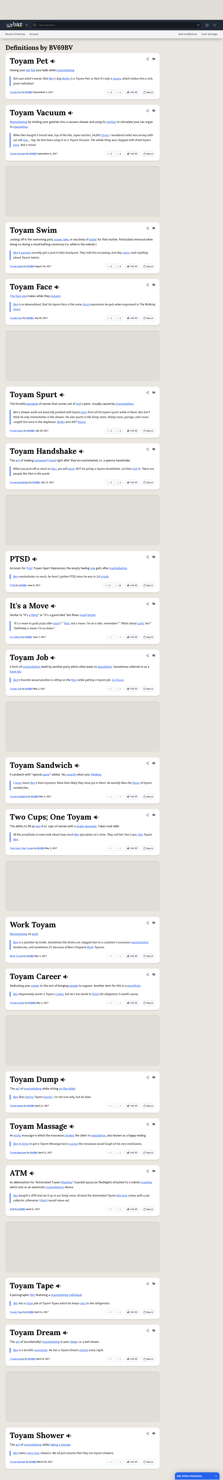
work (56, 623)
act (18, 460)
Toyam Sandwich (18, 796)
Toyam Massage (18, 1152)
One (140, 834)
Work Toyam (16, 956)
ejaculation (20, 127)
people (73, 986)
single (80, 826)
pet (28, 70)
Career (59, 994)
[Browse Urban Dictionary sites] (17, 25)
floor (74, 680)
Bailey (66, 78)
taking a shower (60, 1445)
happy (82, 422)
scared (73, 1144)
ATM (12, 1209)
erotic (17, 1135)
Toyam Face (16, 318)
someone (40, 460)
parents (26, 253)
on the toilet (67, 1088)
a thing (33, 615)
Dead (16, 309)
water (93, 239)
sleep (73, 1342)
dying (25, 1144)
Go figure (118, 680)
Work (90, 947)
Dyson (105, 135)
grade (105, 576)
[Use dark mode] (215, 25)
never (126, 253)
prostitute (133, 986)
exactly (71, 774)
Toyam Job (15, 689)
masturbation (124, 404)
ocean (58, 239)
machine (146, 1182)
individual (75, 1295)
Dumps (48, 1097)
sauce (46, 774)
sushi (140, 623)
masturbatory (55, 1187)
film (32, 1295)
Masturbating (18, 122)
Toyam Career (17, 1003)
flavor (136, 783)
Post (29, 568)
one (25, 140)
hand (52, 460)
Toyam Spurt (16, 431)
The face (15, 296)
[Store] (207, 25)
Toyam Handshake (19, 482)
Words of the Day (15, 34)
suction (111, 122)
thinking (96, 774)
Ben (51, 78)
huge (29, 1303)
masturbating (65, 70)
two (38, 826)
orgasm (56, 296)
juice (16, 145)
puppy (117, 78)
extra (30, 1453)
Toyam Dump (16, 1106)
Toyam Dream (17, 1359)
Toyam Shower (17, 1462)
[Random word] (198, 25)
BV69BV (29, 92)
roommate (40, 1350)
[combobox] (116, 25)
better (91, 615)
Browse (34, 34)
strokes (69, 1135)
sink (134, 469)
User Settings (210, 34)
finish (95, 994)
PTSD (13, 585)
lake (65, 239)
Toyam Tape (16, 1312)
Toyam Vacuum (17, 153)
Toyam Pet (15, 92)
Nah (66, 623)
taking (29, 1097)
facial (86, 304)
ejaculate (32, 404)
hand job (15, 671)
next (83, 1303)
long (37, 1453)
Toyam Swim (16, 266)
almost (83, 1350)
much (83, 615)
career (35, 986)
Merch (150, 92)
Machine (66, 1182)
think (43, 1200)
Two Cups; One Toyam (21, 848)
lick (33, 70)
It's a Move (15, 637)
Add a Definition (187, 34)
